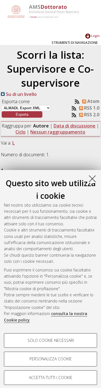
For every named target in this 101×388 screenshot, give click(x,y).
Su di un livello (21, 94)
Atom (92, 101)
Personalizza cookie (50, 358)
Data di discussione (74, 126)
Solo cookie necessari (50, 340)
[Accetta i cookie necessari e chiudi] (92, 178)
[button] (22, 114)
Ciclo (20, 132)
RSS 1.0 (91, 108)
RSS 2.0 (91, 115)
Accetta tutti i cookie (50, 377)
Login (95, 36)
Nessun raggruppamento (57, 132)
